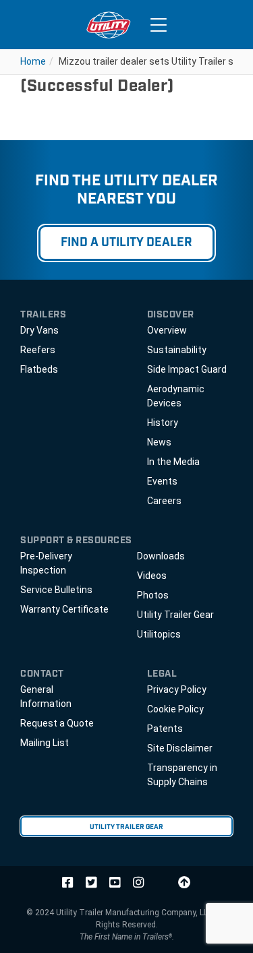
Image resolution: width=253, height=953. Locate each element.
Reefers (37, 349)
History (162, 422)
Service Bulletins (56, 589)
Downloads (161, 556)
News (159, 442)
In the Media (173, 461)
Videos (152, 575)
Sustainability (176, 349)
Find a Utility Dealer (126, 243)
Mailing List (44, 742)
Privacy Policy (176, 689)
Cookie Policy (175, 709)
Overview (167, 330)
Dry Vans (39, 330)
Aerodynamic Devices (175, 395)
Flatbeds (39, 369)
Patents (165, 728)
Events (162, 481)
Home (33, 61)
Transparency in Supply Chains (182, 774)
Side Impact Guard (187, 369)
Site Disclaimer (180, 748)
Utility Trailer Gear (175, 614)
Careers (164, 500)
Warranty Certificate (64, 609)
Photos (153, 595)
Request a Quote (57, 723)
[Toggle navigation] (158, 25)
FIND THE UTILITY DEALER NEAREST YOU (126, 191)
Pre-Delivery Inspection (46, 563)
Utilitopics (159, 634)
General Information (46, 696)
